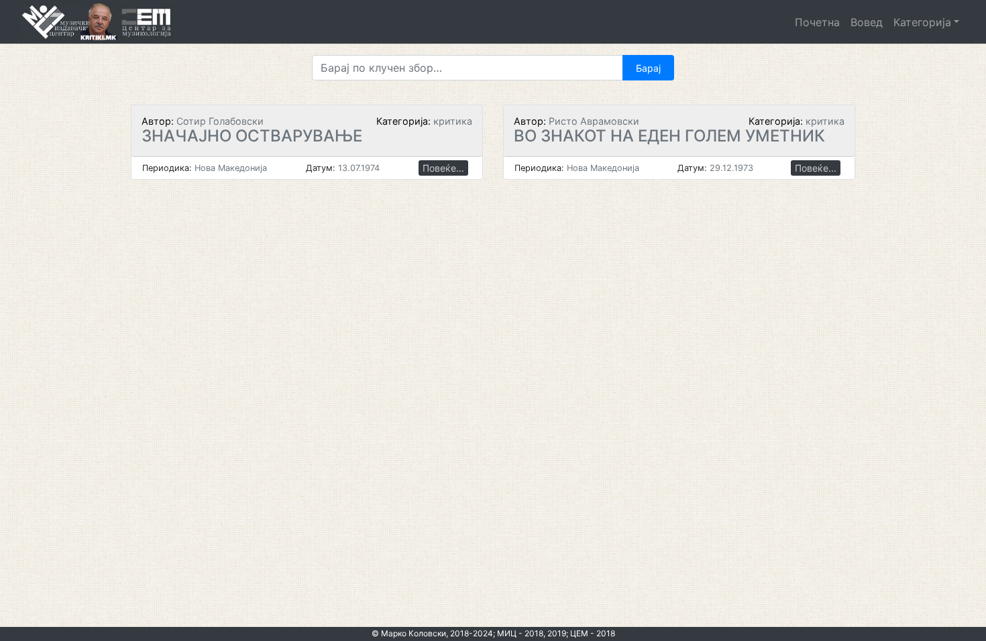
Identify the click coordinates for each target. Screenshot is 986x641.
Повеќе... (443, 168)
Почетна (817, 22)
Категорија (922, 22)
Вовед (867, 22)
